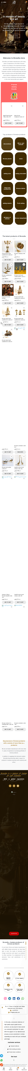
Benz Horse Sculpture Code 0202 (19, 116)
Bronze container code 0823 (20, 723)
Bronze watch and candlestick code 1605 (19, 319)
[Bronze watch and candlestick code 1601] (8, 333)
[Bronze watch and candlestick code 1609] (20, 290)
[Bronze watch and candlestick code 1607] (8, 311)
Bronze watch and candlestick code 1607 (7, 319)
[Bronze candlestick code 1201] (8, 268)
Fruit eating (20, 203)
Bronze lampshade (21, 218)
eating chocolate (21, 174)
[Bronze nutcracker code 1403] (8, 460)
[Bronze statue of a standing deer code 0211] (8, 663)
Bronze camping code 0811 (19, 254)
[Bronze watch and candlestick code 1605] (20, 311)
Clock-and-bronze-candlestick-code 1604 (7, 254)
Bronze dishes (20, 188)
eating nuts (7, 174)
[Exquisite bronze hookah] (8, 290)
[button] (2, 27)
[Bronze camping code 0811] (20, 246)
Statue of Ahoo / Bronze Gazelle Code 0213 (7, 596)
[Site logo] (14, 2)
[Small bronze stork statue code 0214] (20, 534)
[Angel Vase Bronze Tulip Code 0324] (8, 109)
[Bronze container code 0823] (20, 663)
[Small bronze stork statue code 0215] (20, 460)
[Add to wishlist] (11, 106)
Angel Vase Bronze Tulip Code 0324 (7, 116)
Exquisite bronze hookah (6, 297)
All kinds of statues (7, 218)
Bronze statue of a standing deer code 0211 (7, 723)
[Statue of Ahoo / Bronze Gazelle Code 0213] (8, 534)
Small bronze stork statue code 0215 (19, 468)
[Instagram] (14, 786)
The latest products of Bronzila (14, 236)
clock (20, 159)
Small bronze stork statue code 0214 (19, 595)
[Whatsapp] (10, 786)
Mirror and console (21, 144)
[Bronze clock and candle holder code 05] (20, 268)
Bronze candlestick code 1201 (6, 276)
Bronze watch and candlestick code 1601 (7, 341)
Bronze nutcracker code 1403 (6, 468)
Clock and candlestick (7, 188)
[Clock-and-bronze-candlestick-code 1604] (8, 246)
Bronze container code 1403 (20, 446)
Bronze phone (7, 159)
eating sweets (7, 203)
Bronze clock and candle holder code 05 (19, 276)
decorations (7, 144)
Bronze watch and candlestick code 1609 (19, 297)
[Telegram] (18, 786)
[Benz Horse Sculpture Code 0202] (19, 109)
